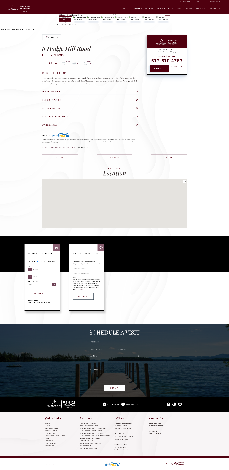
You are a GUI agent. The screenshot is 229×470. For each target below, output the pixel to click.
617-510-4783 (185, 2)
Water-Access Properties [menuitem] (89, 425)
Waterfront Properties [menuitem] (88, 423)
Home (44, 147)
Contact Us (159, 68)
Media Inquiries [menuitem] (50, 443)
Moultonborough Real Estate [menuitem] (90, 438)
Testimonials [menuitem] (49, 445)
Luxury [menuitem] (148, 9)
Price (30, 266)
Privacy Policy (79, 289)
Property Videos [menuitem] (185, 9)
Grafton (61, 147)
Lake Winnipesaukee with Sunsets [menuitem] (91, 433)
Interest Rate (33, 281)
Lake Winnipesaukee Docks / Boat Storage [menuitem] (95, 435)
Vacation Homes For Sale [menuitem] (88, 448)
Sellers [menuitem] (136, 9)
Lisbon (68, 147)
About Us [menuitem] (200, 9)
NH (56, 147)
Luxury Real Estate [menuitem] (51, 428)
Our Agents (176, 66)
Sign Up (218, 2)
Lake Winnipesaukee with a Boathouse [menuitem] (93, 428)
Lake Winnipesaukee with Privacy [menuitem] (91, 430)
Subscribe (83, 296)
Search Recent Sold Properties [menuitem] (90, 443)
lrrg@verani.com (200, 2)
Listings (50, 147)
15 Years (51, 261)
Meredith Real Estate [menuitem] (87, 440)
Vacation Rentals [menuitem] (165, 9)
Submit (114, 388)
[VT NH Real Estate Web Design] (175, 464)
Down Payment (34, 274)
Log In (213, 2)
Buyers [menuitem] (125, 9)
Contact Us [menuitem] (215, 9)
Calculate (38, 293)
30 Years (41, 261)
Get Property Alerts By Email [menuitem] (55, 435)
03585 (73, 147)
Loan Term (32, 262)
